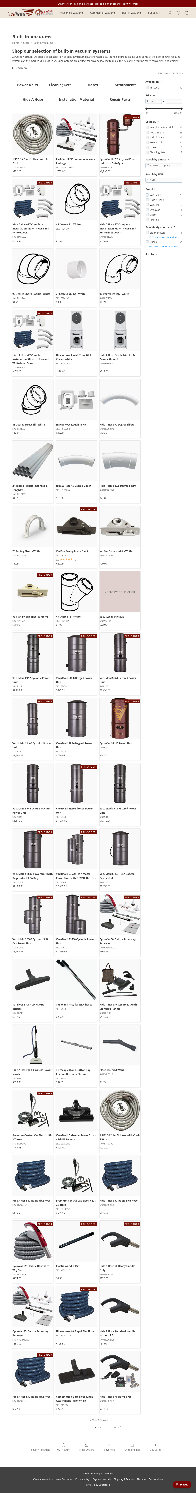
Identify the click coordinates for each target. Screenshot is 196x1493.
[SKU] (147, 180)
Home (15, 42)
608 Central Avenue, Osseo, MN (163, 246)
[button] (30, 13)
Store (26, 42)
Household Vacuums (71, 12)
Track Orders (86, 1449)
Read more (21, 68)
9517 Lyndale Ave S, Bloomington (164, 237)
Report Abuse (156, 1479)
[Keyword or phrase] (147, 165)
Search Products (40, 1449)
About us (141, 1479)
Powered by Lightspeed (98, 1484)
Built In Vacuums (132, 12)
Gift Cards (155, 1449)
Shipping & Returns (124, 1479)
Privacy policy (82, 1479)
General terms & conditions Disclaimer (52, 1479)
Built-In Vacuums (43, 42)
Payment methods (101, 1479)
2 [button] (100, 1427)
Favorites (109, 1449)
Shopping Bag (132, 1449)
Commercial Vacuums (103, 12)
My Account (63, 1449)
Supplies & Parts (158, 12)
